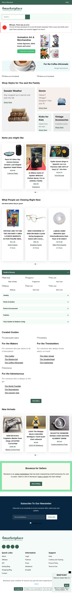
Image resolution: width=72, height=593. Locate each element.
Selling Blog (6, 566)
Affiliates (5, 560)
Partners (28, 560)
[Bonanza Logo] (12, 9)
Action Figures (12, 245)
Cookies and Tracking (56, 560)
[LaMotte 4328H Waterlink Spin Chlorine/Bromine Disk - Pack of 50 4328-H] (59, 234)
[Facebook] (4, 547)
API (3, 563)
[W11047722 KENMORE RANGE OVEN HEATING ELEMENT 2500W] (59, 433)
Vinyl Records (59, 175)
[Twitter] (8, 547)
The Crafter (9, 356)
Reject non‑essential (33, 589)
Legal (27, 556)
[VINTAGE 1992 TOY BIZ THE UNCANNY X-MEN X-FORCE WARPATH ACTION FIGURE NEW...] (12, 234)
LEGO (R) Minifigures (36, 445)
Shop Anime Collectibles (27, 51)
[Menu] (68, 9)
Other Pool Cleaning (59, 245)
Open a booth (43, 477)
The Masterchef (11, 359)
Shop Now (8, 102)
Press (27, 563)
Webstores (28, 566)
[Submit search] (27, 17)
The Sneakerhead (47, 359)
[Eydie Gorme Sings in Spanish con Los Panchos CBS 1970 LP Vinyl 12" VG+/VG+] (59, 166)
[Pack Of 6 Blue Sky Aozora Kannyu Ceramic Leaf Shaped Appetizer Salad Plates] (12, 166)
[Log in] (62, 9)
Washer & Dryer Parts (12, 449)
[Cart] (56, 9)
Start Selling (36, 484)
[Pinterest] (12, 547)
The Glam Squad (47, 356)
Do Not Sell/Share (50, 589)
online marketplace (22, 474)
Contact (4, 573)
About (4, 556)
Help (67, 2)
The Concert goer (12, 393)
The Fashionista (46, 363)
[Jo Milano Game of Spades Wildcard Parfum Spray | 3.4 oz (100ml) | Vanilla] (36, 166)
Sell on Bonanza (7, 2)
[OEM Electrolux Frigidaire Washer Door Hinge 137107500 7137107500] (12, 433)
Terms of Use (53, 566)
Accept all (18, 589)
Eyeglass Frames (36, 245)
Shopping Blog (7, 570)
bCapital (28, 570)
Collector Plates (12, 173)
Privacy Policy (53, 563)
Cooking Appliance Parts (59, 444)
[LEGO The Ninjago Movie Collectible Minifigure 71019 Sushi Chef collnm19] (36, 433)
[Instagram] (17, 547)
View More (36, 401)
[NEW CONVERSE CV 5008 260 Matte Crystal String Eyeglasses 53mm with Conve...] (36, 234)
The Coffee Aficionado (14, 363)
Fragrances (36, 187)
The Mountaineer (12, 389)
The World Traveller (13, 386)
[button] (35, 192)
